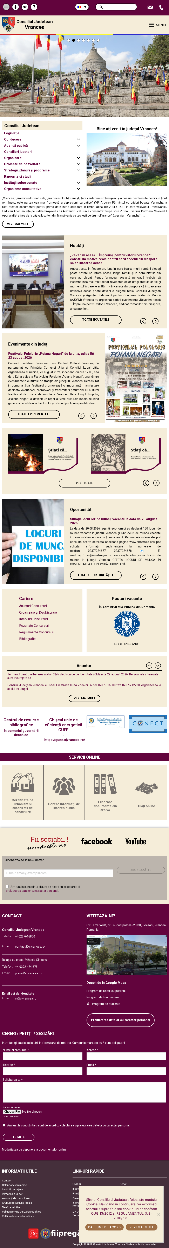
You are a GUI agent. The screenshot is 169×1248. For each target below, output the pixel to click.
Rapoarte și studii (17, 176)
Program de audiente (106, 1004)
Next (156, 321)
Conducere (12, 139)
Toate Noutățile (95, 319)
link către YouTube (135, 841)
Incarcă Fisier (12, 1107)
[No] (158, 1214)
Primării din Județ (12, 1193)
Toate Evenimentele (33, 414)
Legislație (11, 133)
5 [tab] (88, 40)
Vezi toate (84, 483)
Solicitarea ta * (13, 1080)
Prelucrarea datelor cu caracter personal (120, 1020)
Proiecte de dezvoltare (22, 164)
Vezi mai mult (18, 224)
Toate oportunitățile (95, 575)
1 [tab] (68, 40)
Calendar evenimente (14, 1185)
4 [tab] (83, 40)
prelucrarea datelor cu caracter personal (32, 890)
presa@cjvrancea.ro (28, 973)
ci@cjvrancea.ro (25, 998)
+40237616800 (25, 936)
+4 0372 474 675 (26, 967)
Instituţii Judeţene (12, 1189)
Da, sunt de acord (104, 1227)
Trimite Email (151, 7)
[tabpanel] (84, 76)
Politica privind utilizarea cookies (21, 1211)
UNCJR (77, 1184)
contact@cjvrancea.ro (30, 946)
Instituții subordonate (20, 183)
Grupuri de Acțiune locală (17, 1202)
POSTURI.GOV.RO (126, 644)
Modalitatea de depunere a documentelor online (34, 1149)
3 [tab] (78, 40)
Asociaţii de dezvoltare (15, 1198)
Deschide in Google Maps (106, 983)
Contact (6, 1180)
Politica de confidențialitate (18, 1216)
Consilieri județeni (18, 152)
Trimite (18, 1137)
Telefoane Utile (11, 1207)
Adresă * (93, 1050)
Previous (143, 321)
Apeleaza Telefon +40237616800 (162, 7)
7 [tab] (98, 40)
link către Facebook (96, 841)
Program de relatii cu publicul (106, 991)
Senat (123, 1184)
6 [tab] (93, 40)
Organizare (13, 158)
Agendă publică (16, 146)
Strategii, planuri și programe (27, 170)
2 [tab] (73, 40)
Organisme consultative (22, 189)
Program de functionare (103, 997)
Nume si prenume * (16, 1050)
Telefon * (9, 1065)
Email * (91, 1065)
